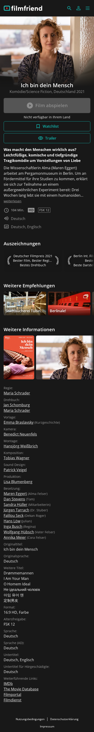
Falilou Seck (14, 515)
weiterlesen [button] (12, 201)
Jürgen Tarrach (16, 510)
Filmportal (12, 694)
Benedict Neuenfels (20, 434)
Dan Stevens (14, 499)
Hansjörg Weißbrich (21, 446)
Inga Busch (13, 526)
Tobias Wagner (16, 457)
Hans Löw (12, 520)
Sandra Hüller (15, 504)
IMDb (8, 683)
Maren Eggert (15, 493)
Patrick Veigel (15, 469)
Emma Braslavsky (19, 422)
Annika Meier (15, 537)
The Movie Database (21, 689)
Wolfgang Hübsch (19, 531)
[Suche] (69, 8)
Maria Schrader (17, 393)
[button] (87, 8)
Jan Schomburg (17, 404)
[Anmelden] (78, 8)
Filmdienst (12, 700)
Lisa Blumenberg (18, 481)
